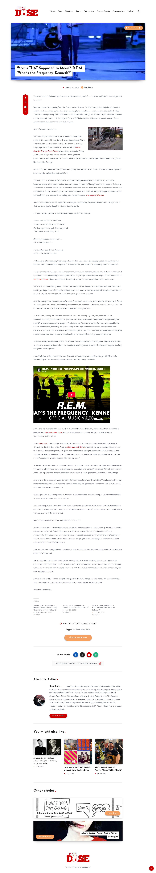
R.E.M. (88, 630)
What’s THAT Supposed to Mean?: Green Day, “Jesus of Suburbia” (103, 607)
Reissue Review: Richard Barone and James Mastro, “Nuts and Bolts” (45, 761)
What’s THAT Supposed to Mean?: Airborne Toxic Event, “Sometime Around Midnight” (45, 607)
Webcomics (89, 11)
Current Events (103, 11)
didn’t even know (40, 279)
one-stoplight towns (95, 195)
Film (60, 11)
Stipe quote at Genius (75, 447)
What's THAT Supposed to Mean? (82, 623)
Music (52, 11)
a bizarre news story (53, 432)
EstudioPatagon (85, 867)
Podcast (130, 11)
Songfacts (42, 443)
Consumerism (118, 11)
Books (78, 11)
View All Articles (58, 715)
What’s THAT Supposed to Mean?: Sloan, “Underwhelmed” (75, 606)
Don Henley (80, 630)
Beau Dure (54, 686)
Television (69, 11)
